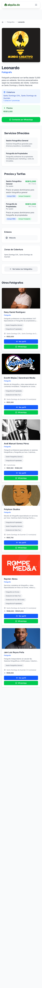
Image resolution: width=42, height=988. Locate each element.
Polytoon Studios (12, 509)
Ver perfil (22, 341)
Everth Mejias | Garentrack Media (19, 378)
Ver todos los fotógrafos (22, 269)
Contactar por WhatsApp (22, 120)
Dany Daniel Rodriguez (14, 312)
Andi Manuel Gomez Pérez (16, 443)
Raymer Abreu (10, 579)
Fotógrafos (10, 22)
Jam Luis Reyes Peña (14, 652)
